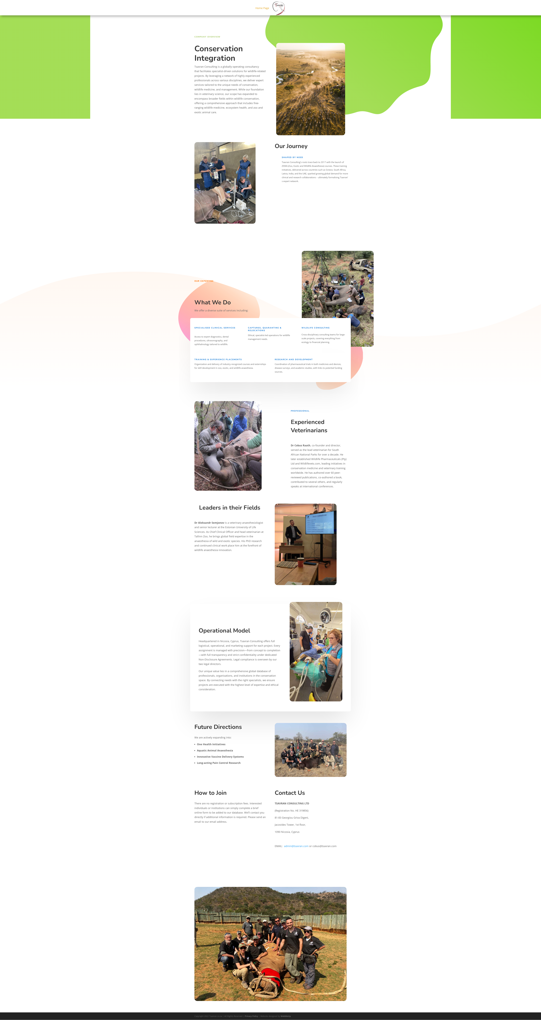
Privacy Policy (251, 1016)
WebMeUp (286, 1016)
